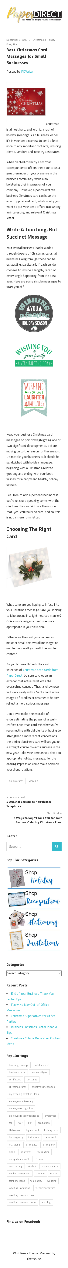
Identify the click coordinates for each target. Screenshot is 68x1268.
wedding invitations (19, 1188)
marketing (14, 1144)
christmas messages (43, 1087)
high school (32, 1130)
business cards (17, 1072)
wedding (51, 1181)
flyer (20, 1123)
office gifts (31, 1144)
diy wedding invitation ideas (24, 1094)
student (32, 1166)
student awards (50, 1166)
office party (48, 1144)
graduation (44, 1123)
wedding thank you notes (22, 1202)
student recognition (19, 1173)
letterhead (50, 1137)
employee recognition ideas (24, 1116)
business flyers (39, 1072)
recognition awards (19, 1159)
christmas (31, 1079)
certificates (15, 1079)
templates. (36, 1181)
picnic (12, 1152)
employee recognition (21, 1108)
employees (50, 1116)
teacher (54, 1173)
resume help (15, 1166)
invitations (33, 1137)
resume (40, 1159)
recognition (43, 1152)
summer (40, 1173)
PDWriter (27, 71)
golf (30, 1123)
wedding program (45, 1188)
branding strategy (18, 1065)
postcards (26, 1152)
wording (33, 781)
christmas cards (17, 1087)
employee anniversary (21, 1101)
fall (10, 1123)
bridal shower (41, 1065)
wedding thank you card (22, 1195)
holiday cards (16, 781)
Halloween (15, 1130)
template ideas (17, 1181)
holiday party (16, 1137)
